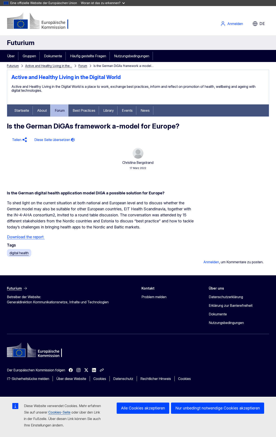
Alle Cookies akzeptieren (143, 408)
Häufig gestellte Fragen (88, 56)
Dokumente (53, 56)
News (145, 110)
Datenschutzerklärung (226, 297)
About (42, 110)
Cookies (99, 379)
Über (11, 56)
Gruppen (29, 56)
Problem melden (153, 297)
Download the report (26, 237)
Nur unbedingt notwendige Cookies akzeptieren (217, 408)
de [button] (262, 23)
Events (127, 110)
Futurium (20, 42)
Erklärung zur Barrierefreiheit (230, 305)
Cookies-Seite (59, 412)
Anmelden (235, 24)
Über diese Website (71, 379)
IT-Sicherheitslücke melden (28, 379)
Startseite (21, 110)
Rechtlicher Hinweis (155, 379)
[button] (19, 140)
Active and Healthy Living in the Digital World (66, 77)
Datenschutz (123, 379)
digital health (19, 253)
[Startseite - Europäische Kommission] (42, 21)
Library (108, 110)
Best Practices (84, 110)
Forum (82, 66)
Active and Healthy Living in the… (48, 66)
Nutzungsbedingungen (131, 56)
